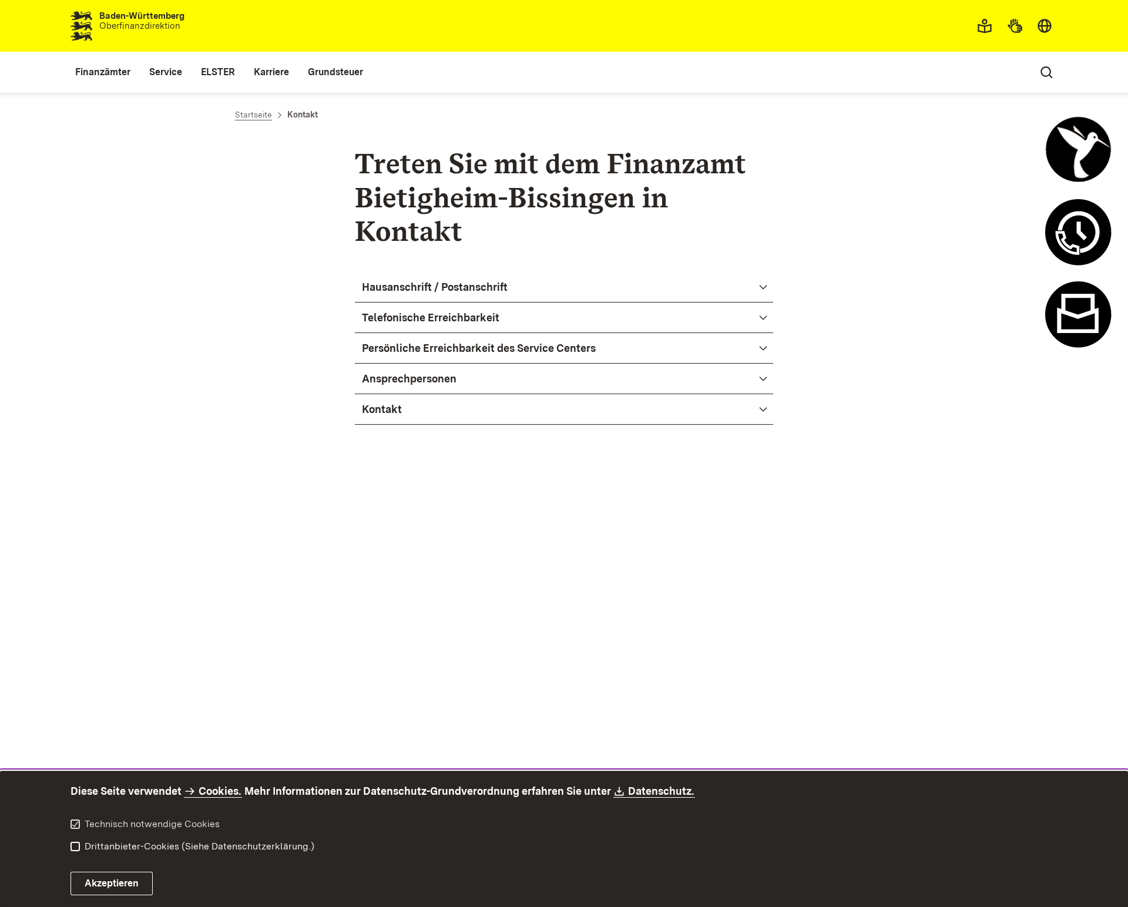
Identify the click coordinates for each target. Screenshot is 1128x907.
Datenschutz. (661, 791)
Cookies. (220, 791)
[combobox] (1045, 26)
